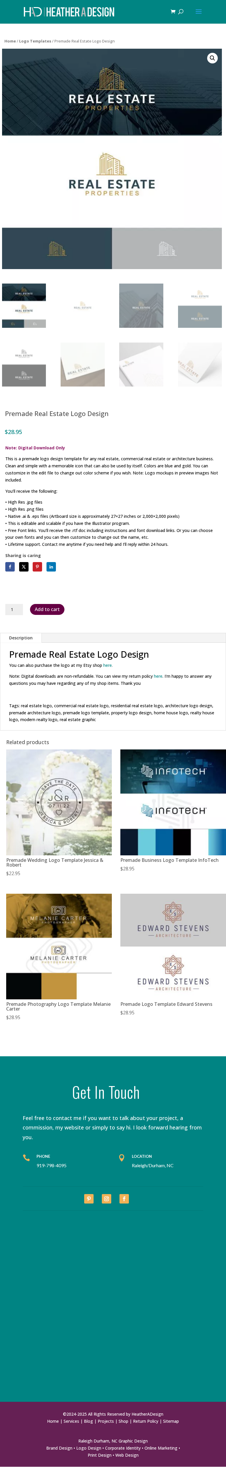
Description (21, 638)
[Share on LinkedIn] (51, 567)
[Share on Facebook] (10, 567)
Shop (123, 1421)
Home (10, 41)
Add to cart (47, 609)
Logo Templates (35, 41)
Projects (106, 1421)
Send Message (177, 1388)
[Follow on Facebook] (124, 1199)
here (158, 676)
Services (71, 1421)
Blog (88, 1421)
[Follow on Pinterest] (89, 1199)
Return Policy (145, 1421)
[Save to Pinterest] (37, 567)
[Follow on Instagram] (106, 1199)
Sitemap (171, 1421)
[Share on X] (24, 567)
